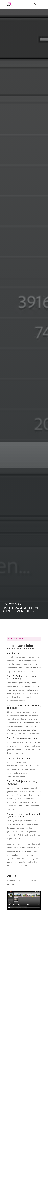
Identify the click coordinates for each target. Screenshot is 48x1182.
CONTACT (11, 925)
